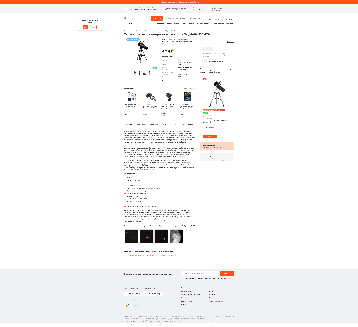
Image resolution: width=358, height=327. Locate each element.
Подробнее (213, 325)
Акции (184, 23)
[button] (170, 9)
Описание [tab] (129, 124)
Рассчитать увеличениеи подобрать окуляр (210, 157)
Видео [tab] (164, 124)
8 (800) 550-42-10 (197, 9)
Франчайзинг (213, 298)
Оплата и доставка (173, 23)
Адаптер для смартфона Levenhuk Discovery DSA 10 (150, 106)
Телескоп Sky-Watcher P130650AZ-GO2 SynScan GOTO (215, 121)
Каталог (132, 31)
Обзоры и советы (186, 301)
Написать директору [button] (154, 294)
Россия (130, 23)
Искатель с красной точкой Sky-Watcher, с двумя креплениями (168, 106)
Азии (155, 9)
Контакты (212, 291)
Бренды (191, 23)
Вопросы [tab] (172, 124)
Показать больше (188, 88)
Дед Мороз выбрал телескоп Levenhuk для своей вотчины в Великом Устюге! (152, 255)
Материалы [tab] (154, 124)
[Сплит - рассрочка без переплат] (155, 68)
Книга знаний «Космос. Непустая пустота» (132, 105)
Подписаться (226, 273)
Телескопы (139, 31)
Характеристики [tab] (141, 124)
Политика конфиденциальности (225, 316)
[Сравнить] (128, 93)
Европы (149, 9)
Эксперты (212, 294)
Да (85, 27)
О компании (161, 23)
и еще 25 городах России (136, 9)
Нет (93, 27)
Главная (126, 31)
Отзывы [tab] (182, 124)
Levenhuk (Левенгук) (185, 67)
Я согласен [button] (223, 325)
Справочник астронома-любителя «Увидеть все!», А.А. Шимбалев (186, 107)
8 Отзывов (230, 42)
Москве (149, 8)
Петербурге (156, 8)
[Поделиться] (212, 40)
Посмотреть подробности (189, 2)
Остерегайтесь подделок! (217, 301)
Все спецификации (168, 81)
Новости (184, 298)
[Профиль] (210, 17)
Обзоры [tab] (190, 124)
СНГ (145, 9)
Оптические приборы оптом (190, 294)
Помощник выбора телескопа (212, 147)
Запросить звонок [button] (134, 294)
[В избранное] (126, 93)
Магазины (212, 288)
